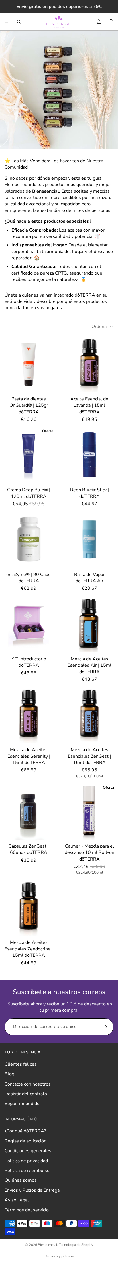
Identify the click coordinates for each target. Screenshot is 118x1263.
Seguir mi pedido (22, 1103)
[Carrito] (111, 21)
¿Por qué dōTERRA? (25, 1131)
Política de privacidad (26, 1160)
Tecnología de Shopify (76, 1244)
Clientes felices (21, 1064)
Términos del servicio (27, 1210)
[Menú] (6, 21)
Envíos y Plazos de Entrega (32, 1190)
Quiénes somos (21, 1180)
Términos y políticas (59, 1256)
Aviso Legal (17, 1200)
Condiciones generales (28, 1151)
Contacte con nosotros (28, 1084)
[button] (102, 326)
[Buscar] (19, 21)
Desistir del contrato (26, 1094)
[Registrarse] (105, 1027)
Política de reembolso (27, 1170)
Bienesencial (47, 1244)
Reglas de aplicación (25, 1141)
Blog (9, 1074)
